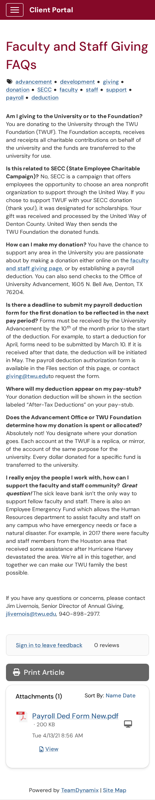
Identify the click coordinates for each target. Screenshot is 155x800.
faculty (69, 89)
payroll (14, 97)
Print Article (43, 672)
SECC (44, 89)
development (77, 81)
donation (17, 89)
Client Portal (51, 10)
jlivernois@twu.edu (31, 613)
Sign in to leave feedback (49, 645)
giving (111, 81)
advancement (33, 81)
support (116, 89)
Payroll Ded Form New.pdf (75, 716)
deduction (44, 97)
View (51, 748)
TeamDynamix (80, 790)
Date (129, 695)
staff (92, 89)
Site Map (114, 790)
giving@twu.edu (27, 376)
